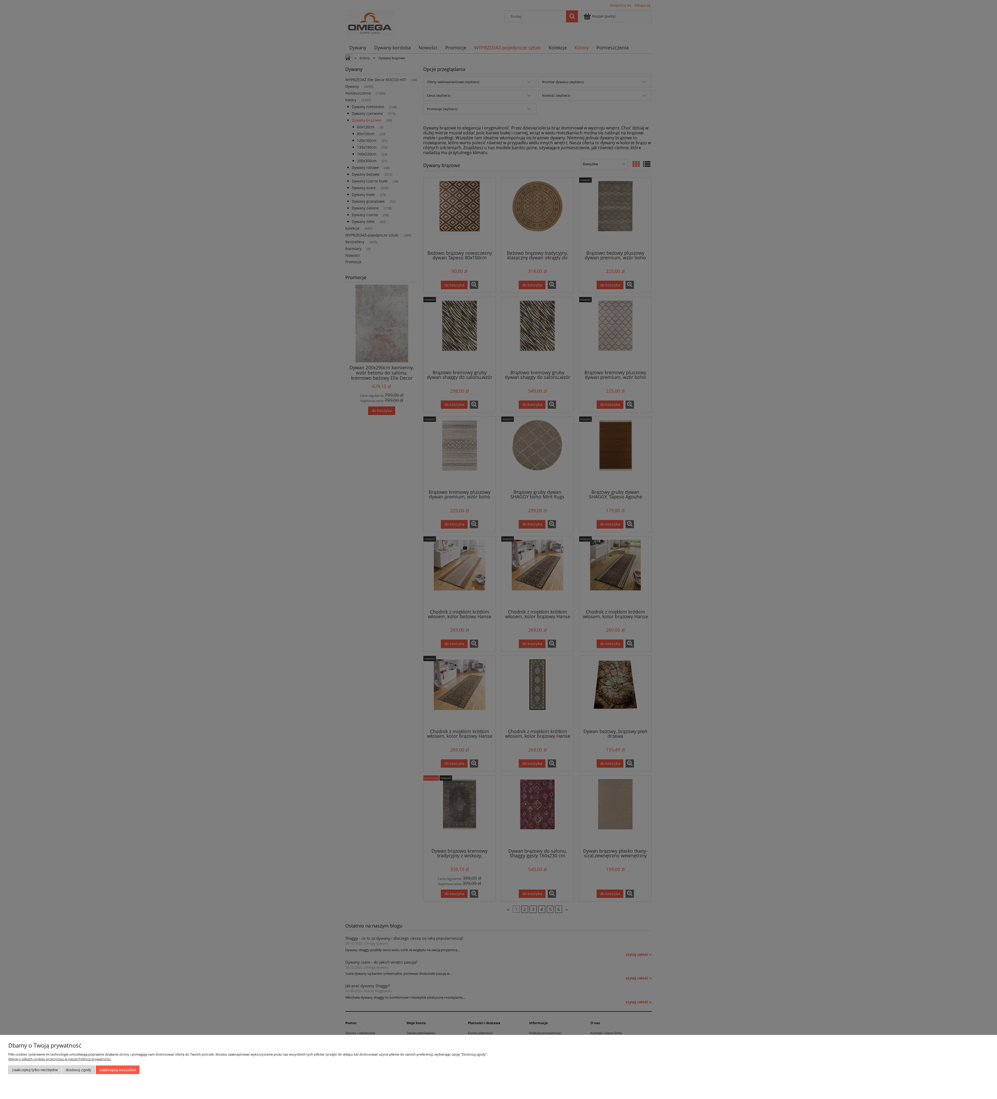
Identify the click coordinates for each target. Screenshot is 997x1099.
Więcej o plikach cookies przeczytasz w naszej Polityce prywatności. (59, 1059)
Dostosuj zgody (78, 1070)
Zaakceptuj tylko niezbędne (35, 1070)
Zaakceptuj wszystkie (117, 1070)
